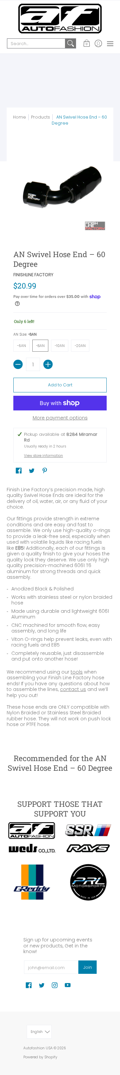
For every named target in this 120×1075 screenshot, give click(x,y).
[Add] (48, 364)
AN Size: (25, 334)
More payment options (60, 418)
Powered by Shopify (40, 1057)
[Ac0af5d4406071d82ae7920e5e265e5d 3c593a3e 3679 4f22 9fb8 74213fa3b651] (32, 848)
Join (87, 967)
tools (77, 672)
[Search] (70, 43)
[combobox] (36, 43)
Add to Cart (60, 385)
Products (40, 117)
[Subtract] (18, 364)
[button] (86, 43)
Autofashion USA (38, 1048)
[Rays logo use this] (88, 848)
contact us (73, 689)
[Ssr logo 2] (88, 831)
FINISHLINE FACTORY (33, 275)
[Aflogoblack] (32, 830)
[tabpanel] (60, 609)
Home (19, 117)
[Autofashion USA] (60, 18)
